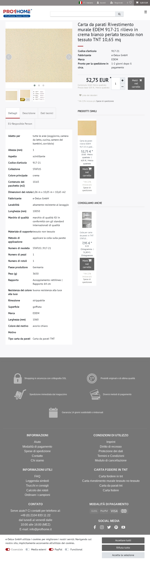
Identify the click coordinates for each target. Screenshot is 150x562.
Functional (76, 549)
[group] (87, 128)
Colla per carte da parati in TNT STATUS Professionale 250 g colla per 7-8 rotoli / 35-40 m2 (86, 235)
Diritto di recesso (111, 446)
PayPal (58, 549)
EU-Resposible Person (20, 123)
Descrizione (28, 113)
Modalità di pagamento (37, 446)
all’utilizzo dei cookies (61, 543)
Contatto (37, 455)
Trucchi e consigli (37, 485)
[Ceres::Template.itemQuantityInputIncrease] (122, 80)
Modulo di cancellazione (111, 460)
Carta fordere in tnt (111, 476)
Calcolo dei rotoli (37, 490)
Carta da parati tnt (110, 485)
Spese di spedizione (105, 101)
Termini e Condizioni (111, 455)
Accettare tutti (123, 540)
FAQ (37, 476)
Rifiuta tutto (123, 547)
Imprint (110, 441)
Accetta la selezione (123, 555)
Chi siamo (37, 460)
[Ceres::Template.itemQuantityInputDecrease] (122, 87)
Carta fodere (111, 490)
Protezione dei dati (111, 451)
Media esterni (38, 549)
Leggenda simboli (37, 480)
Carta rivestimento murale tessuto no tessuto (111, 480)
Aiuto (37, 441)
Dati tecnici (47, 113)
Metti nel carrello (136, 83)
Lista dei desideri (89, 95)
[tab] (12, 113)
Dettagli (12, 113)
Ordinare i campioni (37, 494)
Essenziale (17, 549)
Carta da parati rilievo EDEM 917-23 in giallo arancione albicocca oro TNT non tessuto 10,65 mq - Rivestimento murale (87, 144)
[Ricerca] (119, 13)
